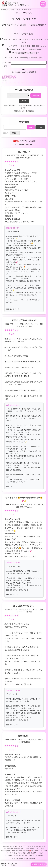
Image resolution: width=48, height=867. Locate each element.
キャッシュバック (8, 853)
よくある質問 (9, 855)
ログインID (6, 62)
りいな (11, 165)
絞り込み (36, 95)
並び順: (6, 133)
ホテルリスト (41, 853)
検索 (30, 127)
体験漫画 (33, 853)
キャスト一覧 (18, 846)
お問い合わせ (17, 855)
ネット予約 (44, 851)
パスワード (6, 66)
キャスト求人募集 (38, 855)
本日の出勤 (35, 846)
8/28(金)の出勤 (5, 851)
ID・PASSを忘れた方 (20, 72)
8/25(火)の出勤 (18, 849)
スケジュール (27, 846)
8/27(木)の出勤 (39, 849)
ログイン (24, 69)
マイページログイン (24, 13)
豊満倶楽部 (4, 10)
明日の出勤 (42, 846)
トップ (12, 10)
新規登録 (32, 72)
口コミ (18, 10)
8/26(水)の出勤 (29, 849)
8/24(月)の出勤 (8, 849)
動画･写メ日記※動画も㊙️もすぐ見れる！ (27, 851)
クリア (24, 101)
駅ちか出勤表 (26, 853)
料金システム (18, 853)
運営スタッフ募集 (27, 855)
